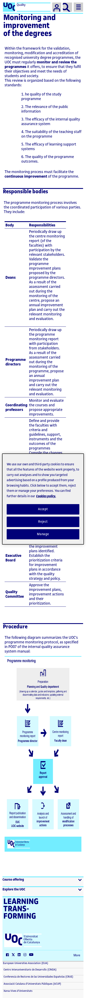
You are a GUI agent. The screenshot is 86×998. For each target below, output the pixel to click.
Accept (43, 509)
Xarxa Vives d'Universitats (17, 990)
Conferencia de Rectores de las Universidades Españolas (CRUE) (38, 976)
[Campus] (56, 7)
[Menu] (78, 7)
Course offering (13, 879)
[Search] (67, 7)
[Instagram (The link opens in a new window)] (25, 955)
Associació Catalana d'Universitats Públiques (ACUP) (32, 983)
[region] (43, 499)
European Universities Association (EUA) (25, 963)
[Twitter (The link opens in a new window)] (14, 955)
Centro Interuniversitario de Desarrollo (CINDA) (30, 969)
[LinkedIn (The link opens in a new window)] (20, 955)
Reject (43, 521)
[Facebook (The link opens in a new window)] (8, 955)
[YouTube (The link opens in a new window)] (32, 955)
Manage (43, 534)
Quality (21, 5)
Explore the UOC (14, 889)
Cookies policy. (46, 496)
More (76, 955)
